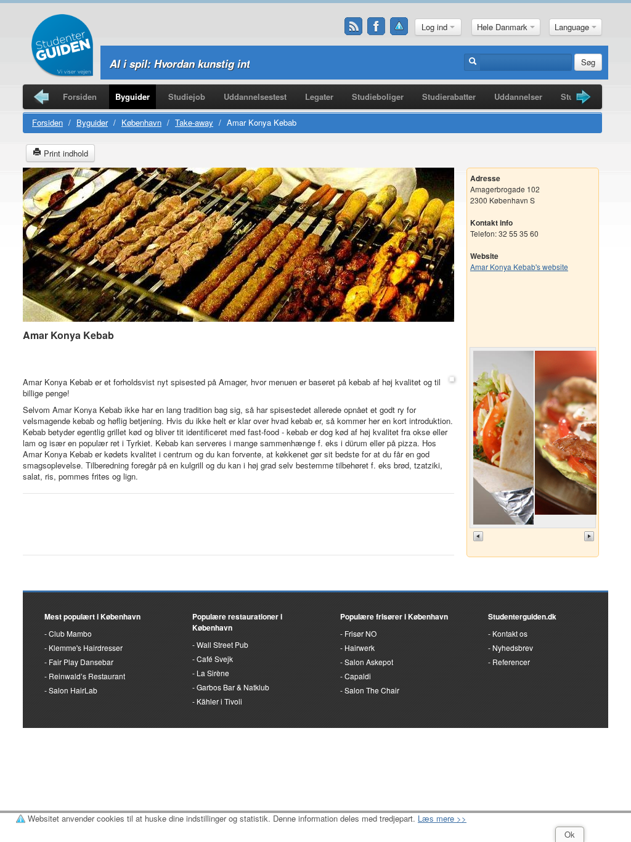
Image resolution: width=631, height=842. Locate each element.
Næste (590, 528)
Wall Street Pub (222, 644)
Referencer (511, 661)
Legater (319, 96)
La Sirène (213, 673)
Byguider (132, 96)
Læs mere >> (442, 818)
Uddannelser (518, 96)
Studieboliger (378, 96)
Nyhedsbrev (512, 647)
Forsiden (80, 96)
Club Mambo (70, 633)
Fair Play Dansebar (81, 661)
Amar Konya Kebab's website (519, 266)
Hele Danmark (503, 27)
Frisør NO (360, 633)
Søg (588, 62)
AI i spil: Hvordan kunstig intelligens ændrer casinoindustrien (261, 63)
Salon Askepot (368, 661)
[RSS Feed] (353, 26)
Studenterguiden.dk (522, 616)
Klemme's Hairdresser (86, 647)
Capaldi (357, 676)
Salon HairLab (73, 690)
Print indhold (64, 153)
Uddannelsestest (255, 96)
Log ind (435, 27)
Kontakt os (509, 633)
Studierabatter (449, 96)
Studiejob (186, 96)
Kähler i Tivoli (219, 701)
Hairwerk (359, 647)
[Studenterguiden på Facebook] (376, 26)
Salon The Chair (371, 690)
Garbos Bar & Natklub (233, 687)
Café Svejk (215, 658)
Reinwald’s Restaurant (87, 676)
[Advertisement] (238, 359)
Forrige (479, 528)
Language (573, 27)
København (141, 122)
